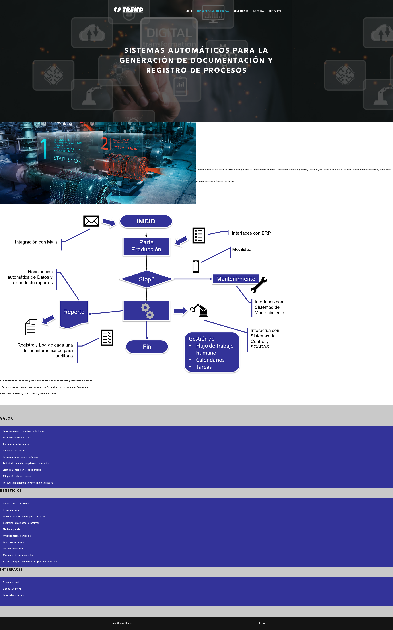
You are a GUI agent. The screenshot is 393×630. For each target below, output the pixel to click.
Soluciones (241, 11)
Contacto (275, 11)
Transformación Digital (213, 11)
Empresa (258, 11)
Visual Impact (126, 623)
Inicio (188, 11)
